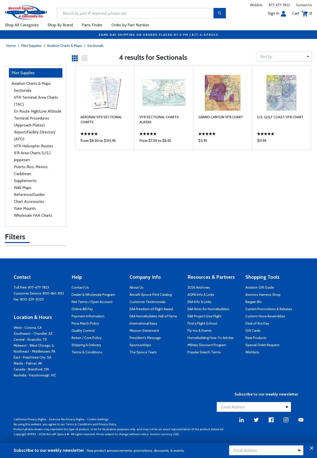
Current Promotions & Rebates (268, 309)
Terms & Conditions (87, 352)
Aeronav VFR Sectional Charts (101, 119)
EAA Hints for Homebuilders (208, 309)
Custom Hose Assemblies (265, 316)
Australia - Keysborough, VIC (35, 375)
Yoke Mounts (25, 208)
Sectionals (95, 45)
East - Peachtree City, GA (32, 357)
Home (11, 45)
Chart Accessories (29, 201)
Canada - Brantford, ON (31, 369)
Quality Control (83, 330)
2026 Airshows (198, 287)
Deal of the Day (257, 323)
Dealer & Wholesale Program (93, 294)
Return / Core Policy (87, 338)
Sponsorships (140, 345)
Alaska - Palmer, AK (28, 363)
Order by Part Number (130, 25)
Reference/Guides (29, 194)
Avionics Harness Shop (263, 294)
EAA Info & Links (199, 302)
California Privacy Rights (30, 419)
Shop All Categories (22, 25)
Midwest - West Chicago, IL (34, 345)
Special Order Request (262, 345)
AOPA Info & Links (200, 294)
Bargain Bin (253, 302)
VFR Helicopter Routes (33, 146)
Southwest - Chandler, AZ (33, 333)
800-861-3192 (53, 293)
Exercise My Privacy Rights (66, 419)
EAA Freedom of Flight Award (151, 309)
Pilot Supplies (31, 45)
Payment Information (88, 316)
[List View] (84, 58)
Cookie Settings (97, 419)
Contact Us (304, 5)
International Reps (143, 323)
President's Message (145, 338)
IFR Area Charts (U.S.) (32, 153)
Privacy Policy (107, 424)
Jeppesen (22, 159)
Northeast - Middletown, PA (34, 351)
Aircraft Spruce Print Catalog (151, 294)
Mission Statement (144, 330)
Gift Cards (253, 330)
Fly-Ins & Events (199, 330)
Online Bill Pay (82, 309)
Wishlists (256, 5)
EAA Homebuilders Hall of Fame (153, 316)
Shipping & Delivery (86, 345)
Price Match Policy (85, 323)
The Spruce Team (143, 352)
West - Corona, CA (28, 327)
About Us (137, 287)
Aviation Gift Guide (259, 287)
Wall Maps (22, 187)
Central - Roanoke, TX (30, 339)
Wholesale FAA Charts (33, 215)
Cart (302, 13)
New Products (255, 338)
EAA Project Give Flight (204, 316)
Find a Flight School (202, 323)
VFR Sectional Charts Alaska (159, 119)
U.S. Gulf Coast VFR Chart (280, 117)
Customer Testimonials (148, 302)
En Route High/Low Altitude (37, 111)
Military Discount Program (206, 345)
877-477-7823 (279, 5)
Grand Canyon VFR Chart (220, 117)
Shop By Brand (60, 25)
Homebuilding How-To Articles (210, 338)
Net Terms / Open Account (92, 302)
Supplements (25, 180)
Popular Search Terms (204, 352)
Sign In (273, 13)
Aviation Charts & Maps (64, 45)
